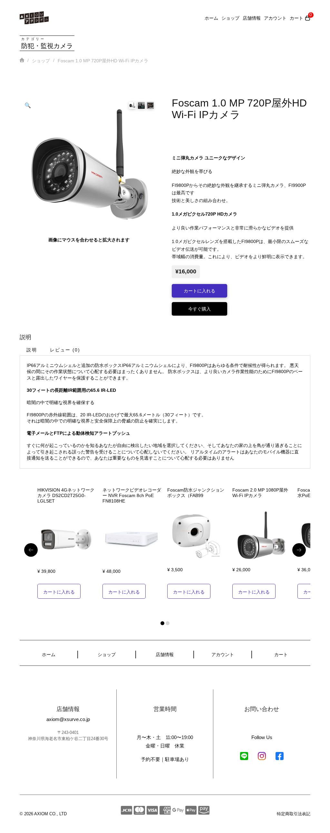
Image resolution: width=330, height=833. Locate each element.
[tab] (31, 350)
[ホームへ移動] (34, 18)
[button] (27, 105)
